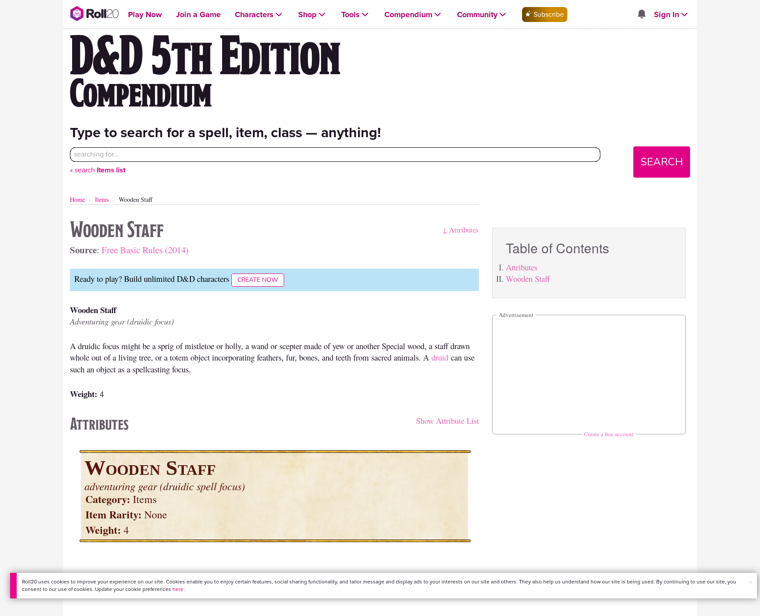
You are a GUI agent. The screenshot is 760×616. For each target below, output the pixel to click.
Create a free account (609, 434)
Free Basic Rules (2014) (145, 250)
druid (439, 357)
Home (77, 199)
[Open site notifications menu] (641, 15)
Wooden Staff (528, 278)
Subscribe (548, 14)
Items (102, 199)
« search (97, 170)
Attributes (521, 267)
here (177, 589)
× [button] (751, 582)
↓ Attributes (460, 230)
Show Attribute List (447, 420)
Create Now (258, 280)
